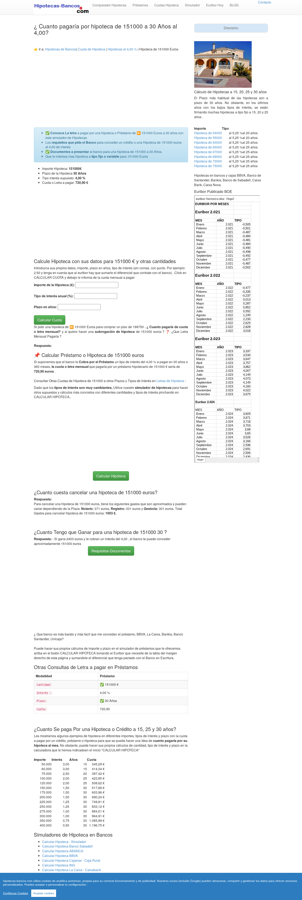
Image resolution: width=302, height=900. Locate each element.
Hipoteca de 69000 (208, 156)
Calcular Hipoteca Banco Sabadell (67, 846)
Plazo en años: (45, 307)
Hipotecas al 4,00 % (122, 49)
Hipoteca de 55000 (208, 137)
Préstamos (140, 5)
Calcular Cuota (49, 319)
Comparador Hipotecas (109, 5)
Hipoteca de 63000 (208, 142)
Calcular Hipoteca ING (58, 865)
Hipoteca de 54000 (208, 133)
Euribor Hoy (215, 5)
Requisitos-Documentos (111, 550)
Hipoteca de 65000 (208, 147)
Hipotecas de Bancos (60, 49)
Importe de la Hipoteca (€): (54, 285)
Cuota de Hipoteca (91, 49)
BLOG (234, 5)
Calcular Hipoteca (111, 475)
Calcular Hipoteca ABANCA (62, 851)
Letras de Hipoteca (171, 380)
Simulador (192, 5)
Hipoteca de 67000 (208, 151)
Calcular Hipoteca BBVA (60, 855)
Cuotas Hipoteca (166, 5)
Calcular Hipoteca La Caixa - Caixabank (71, 869)
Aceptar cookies (43, 893)
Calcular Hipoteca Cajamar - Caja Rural (71, 860)
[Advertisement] (111, 89)
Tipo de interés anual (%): (53, 296)
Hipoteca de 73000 (208, 161)
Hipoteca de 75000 (208, 165)
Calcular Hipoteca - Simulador (64, 841)
